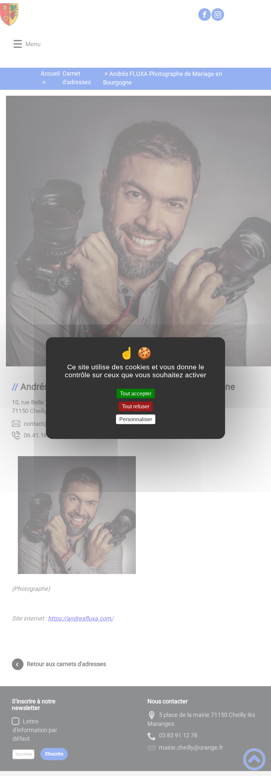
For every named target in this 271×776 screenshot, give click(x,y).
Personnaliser (135, 419)
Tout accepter (135, 393)
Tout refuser (135, 406)
